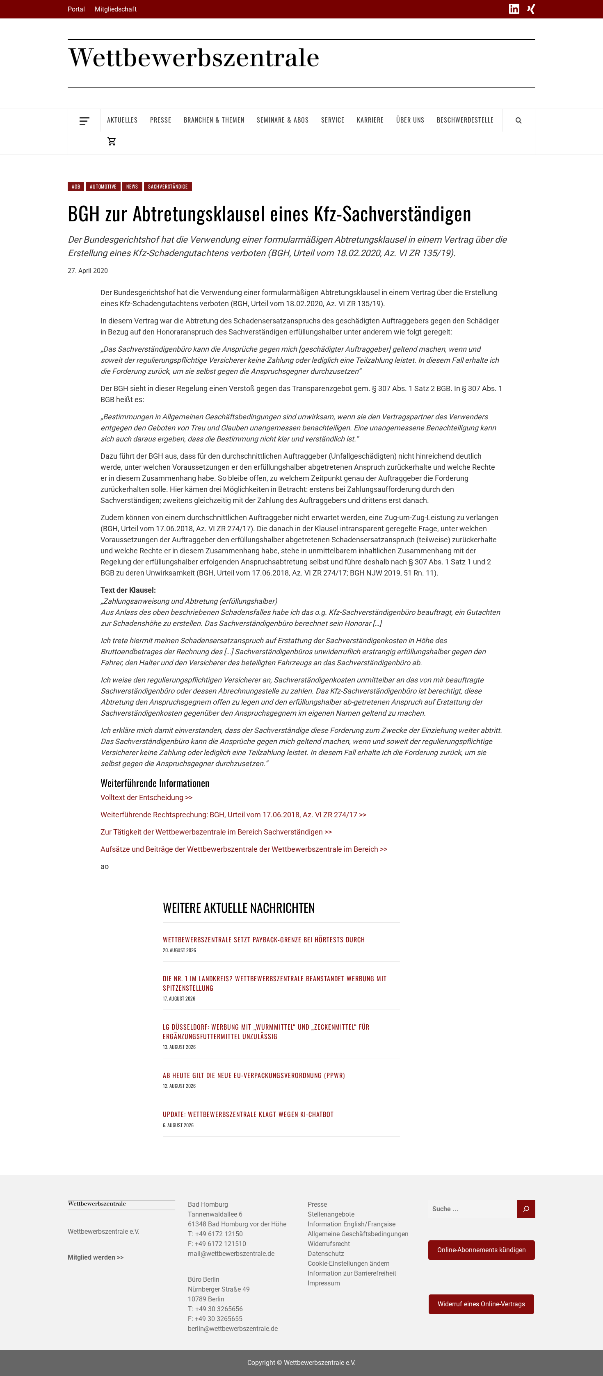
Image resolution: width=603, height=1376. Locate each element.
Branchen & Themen (214, 120)
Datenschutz (326, 1254)
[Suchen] (526, 1209)
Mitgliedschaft (116, 9)
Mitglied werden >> (95, 1257)
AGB (76, 186)
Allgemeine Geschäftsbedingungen (358, 1234)
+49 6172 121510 (220, 1244)
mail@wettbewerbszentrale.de (231, 1254)
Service (333, 120)
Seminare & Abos (283, 120)
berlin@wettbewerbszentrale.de (233, 1329)
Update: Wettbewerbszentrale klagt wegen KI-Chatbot (248, 1114)
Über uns (410, 120)
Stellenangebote (331, 1214)
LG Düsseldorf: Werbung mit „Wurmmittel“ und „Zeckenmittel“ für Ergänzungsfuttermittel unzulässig (266, 1031)
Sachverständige (168, 186)
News (132, 186)
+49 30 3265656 (219, 1309)
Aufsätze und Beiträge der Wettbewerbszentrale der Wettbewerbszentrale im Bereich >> (243, 849)
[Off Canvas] (84, 120)
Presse (160, 120)
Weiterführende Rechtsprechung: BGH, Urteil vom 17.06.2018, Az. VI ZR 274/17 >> (233, 814)
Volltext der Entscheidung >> (146, 797)
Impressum (324, 1283)
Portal (76, 9)
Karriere (370, 120)
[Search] (519, 120)
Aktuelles (122, 120)
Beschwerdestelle (465, 120)
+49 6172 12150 (219, 1234)
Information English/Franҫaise (351, 1224)
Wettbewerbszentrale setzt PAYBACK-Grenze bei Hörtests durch (264, 939)
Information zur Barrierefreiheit (352, 1273)
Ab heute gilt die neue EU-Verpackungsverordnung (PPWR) (254, 1075)
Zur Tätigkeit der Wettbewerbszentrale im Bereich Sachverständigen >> (216, 832)
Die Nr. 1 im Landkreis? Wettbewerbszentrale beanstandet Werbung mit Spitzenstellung (275, 982)
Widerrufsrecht (329, 1244)
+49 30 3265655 (218, 1319)
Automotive (103, 186)
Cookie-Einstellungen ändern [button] (349, 1263)
